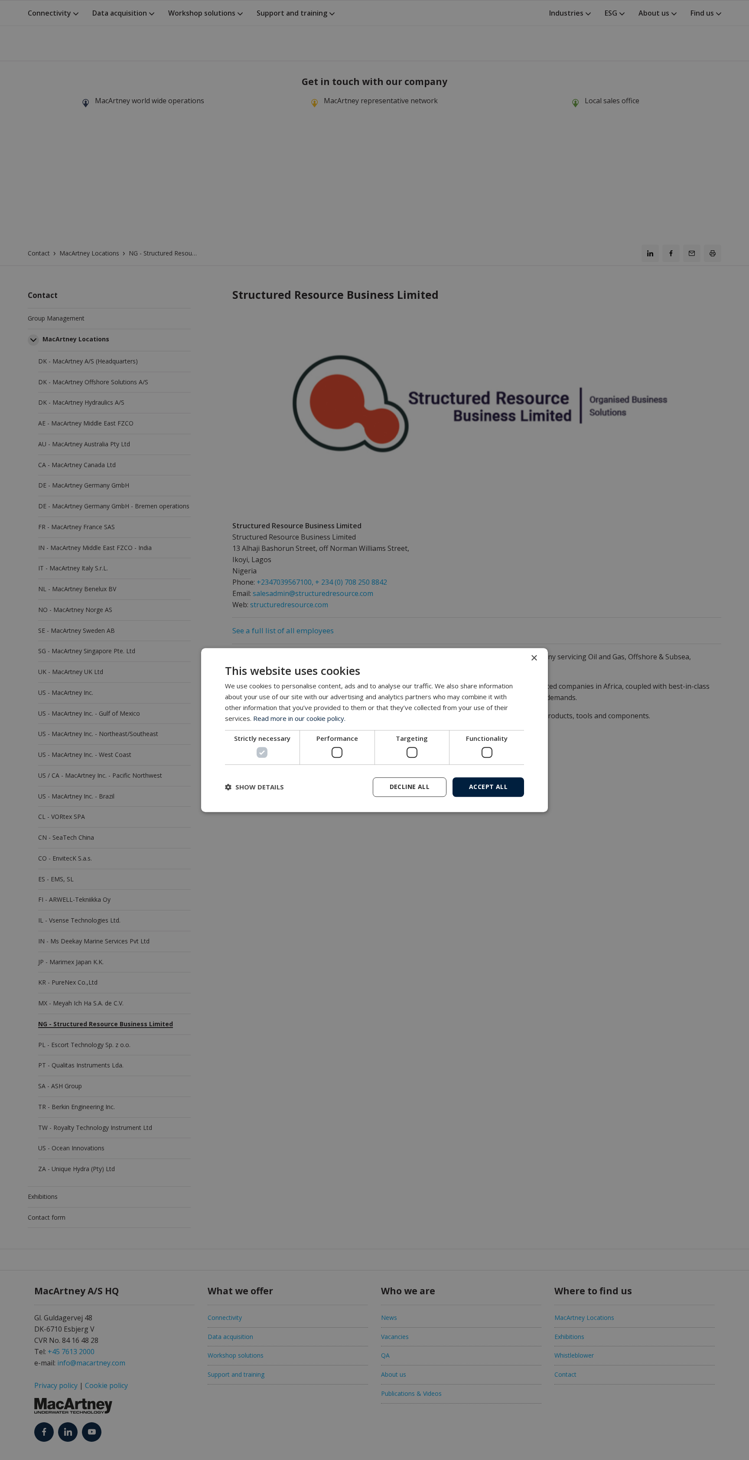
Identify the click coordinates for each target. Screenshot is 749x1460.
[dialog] (374, 730)
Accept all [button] (488, 786)
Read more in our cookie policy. (299, 718)
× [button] (534, 658)
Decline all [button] (410, 786)
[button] (254, 787)
